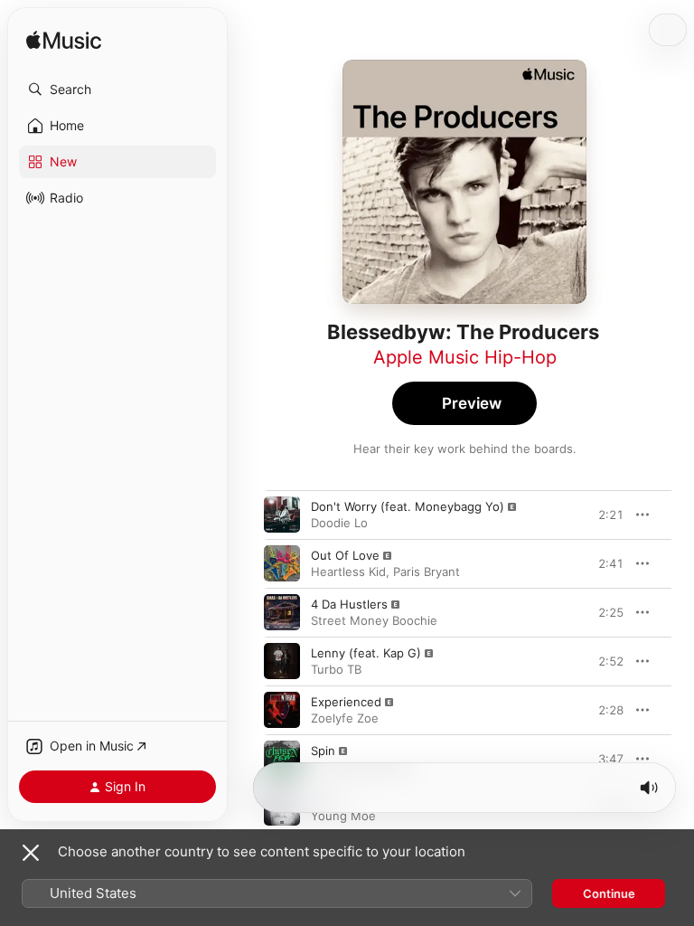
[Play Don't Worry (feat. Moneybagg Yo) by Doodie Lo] (282, 514)
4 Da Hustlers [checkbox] (349, 604)
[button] (117, 89)
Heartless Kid (348, 571)
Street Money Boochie (374, 620)
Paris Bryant (426, 571)
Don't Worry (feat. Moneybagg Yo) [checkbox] (407, 506)
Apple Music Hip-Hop (465, 357)
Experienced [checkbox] (346, 701)
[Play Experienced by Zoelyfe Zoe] (282, 710)
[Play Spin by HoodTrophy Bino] (282, 759)
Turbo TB (336, 669)
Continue (609, 893)
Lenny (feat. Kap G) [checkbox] (366, 653)
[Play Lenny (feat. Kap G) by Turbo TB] (282, 661)
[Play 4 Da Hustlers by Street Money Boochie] (282, 612)
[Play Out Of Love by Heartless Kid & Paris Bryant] (282, 563)
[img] (63, 41)
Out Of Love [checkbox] (345, 555)
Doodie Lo (339, 522)
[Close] (31, 853)
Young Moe (343, 815)
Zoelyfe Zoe (345, 718)
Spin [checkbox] (323, 750)
